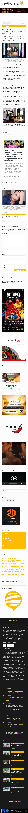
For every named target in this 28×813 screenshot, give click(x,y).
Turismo (20, 575)
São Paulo (11, 575)
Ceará (15, 558)
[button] (14, 478)
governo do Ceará (5, 564)
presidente (21, 571)
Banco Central (5, 558)
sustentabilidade (5, 575)
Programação (5, 573)
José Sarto (8, 566)
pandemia (4, 569)
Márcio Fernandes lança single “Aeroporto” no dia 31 (13, 216)
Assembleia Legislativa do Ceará (17, 557)
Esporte (4, 563)
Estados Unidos (9, 563)
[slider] (13, 483)
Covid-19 (8, 560)
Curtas (6, 536)
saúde (20, 573)
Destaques (7, 538)
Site (3, 260)
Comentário (5, 233)
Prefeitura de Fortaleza (13, 571)
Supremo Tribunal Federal (20, 574)
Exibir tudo (22, 23)
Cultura (12, 560)
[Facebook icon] (12, 803)
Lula (15, 566)
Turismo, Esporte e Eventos (10, 547)
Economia (11, 562)
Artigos (6, 533)
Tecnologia (16, 575)
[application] (14, 478)
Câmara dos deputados (19, 560)
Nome (4, 249)
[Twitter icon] (14, 803)
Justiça (12, 566)
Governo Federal (13, 564)
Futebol (23, 563)
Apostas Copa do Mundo (7, 367)
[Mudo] (21, 483)
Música (15, 567)
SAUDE (16, 573)
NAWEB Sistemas (17, 801)
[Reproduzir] (4, 483)
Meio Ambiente (19, 566)
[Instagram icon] (16, 803)
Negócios (20, 568)
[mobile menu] (26, 3)
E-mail (4, 254)
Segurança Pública (9, 574)
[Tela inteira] (23, 483)
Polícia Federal (10, 569)
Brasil (10, 558)
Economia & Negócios (9, 540)
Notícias (6, 543)
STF (14, 574)
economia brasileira (19, 561)
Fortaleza (17, 563)
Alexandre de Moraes (6, 557)
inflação (18, 564)
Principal (6, 545)
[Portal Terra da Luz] (14, 3)
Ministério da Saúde (10, 567)
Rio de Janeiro (11, 573)
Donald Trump (5, 561)
